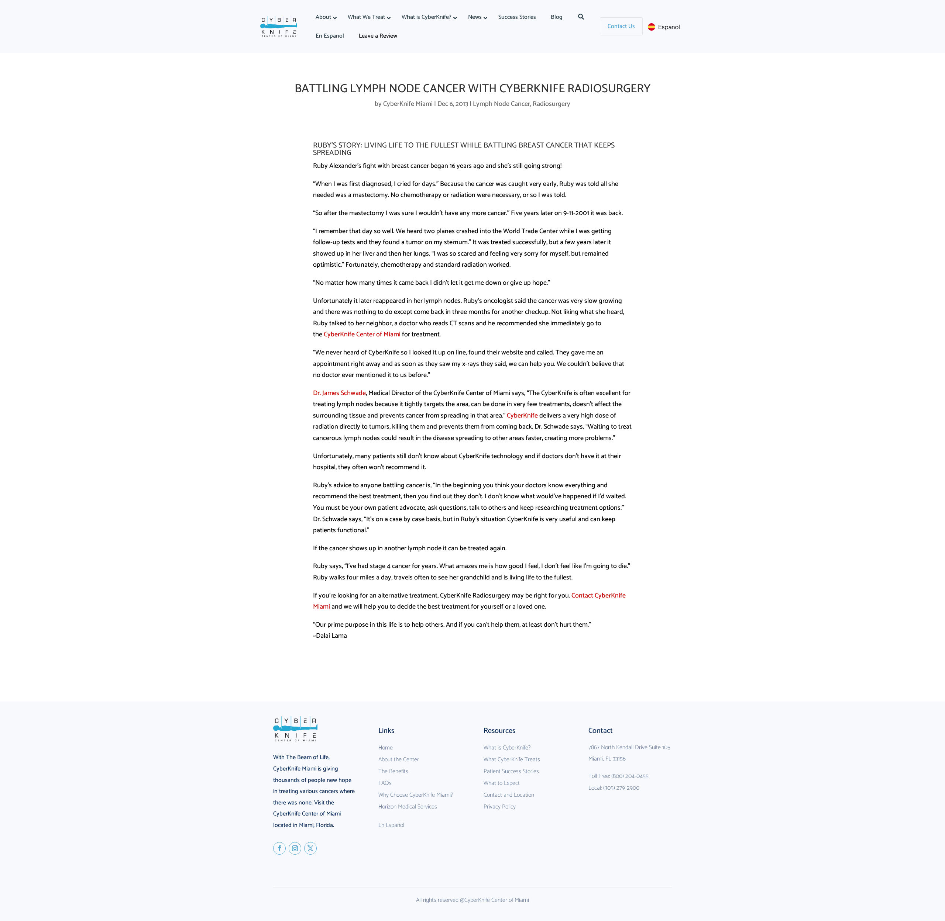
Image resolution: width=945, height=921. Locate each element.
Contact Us (621, 26)
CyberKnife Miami (408, 104)
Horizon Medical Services (407, 807)
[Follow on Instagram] (295, 848)
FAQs (385, 783)
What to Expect (502, 783)
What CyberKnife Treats (512, 760)
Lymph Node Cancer (501, 104)
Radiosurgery (551, 104)
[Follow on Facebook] (279, 848)
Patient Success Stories (511, 771)
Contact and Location (509, 795)
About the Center (398, 760)
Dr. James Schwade (339, 393)
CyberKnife (522, 415)
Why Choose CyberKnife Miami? (415, 795)
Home (385, 748)
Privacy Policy (500, 807)
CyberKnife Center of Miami (362, 334)
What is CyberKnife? (507, 748)
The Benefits (393, 771)
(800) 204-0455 (630, 776)
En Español (391, 825)
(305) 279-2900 (621, 788)
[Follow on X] (310, 848)
